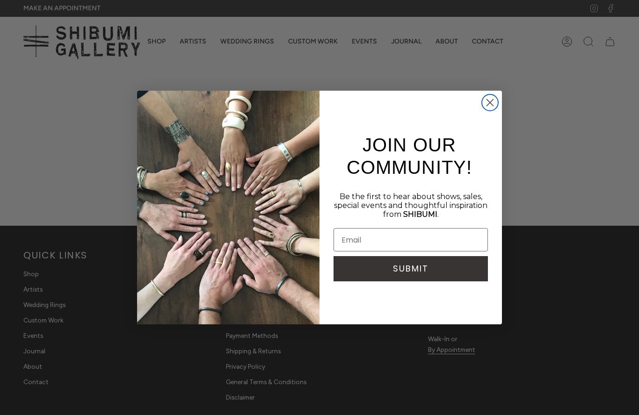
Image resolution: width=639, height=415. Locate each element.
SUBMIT (410, 268)
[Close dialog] (490, 102)
